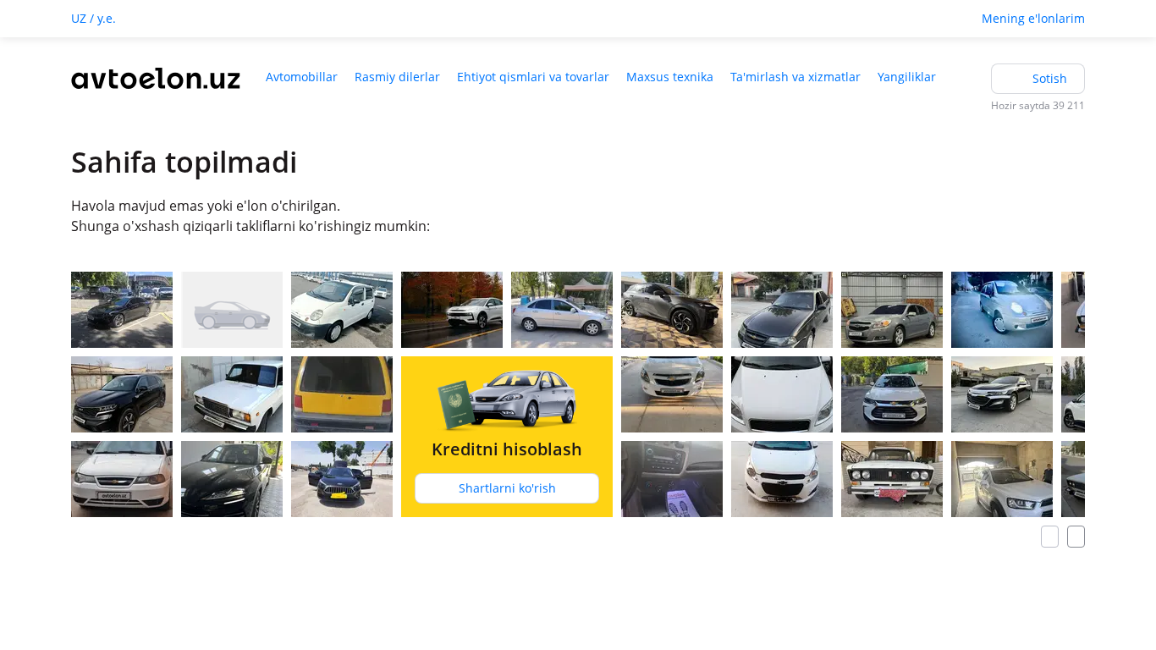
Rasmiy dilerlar (397, 77)
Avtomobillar (302, 77)
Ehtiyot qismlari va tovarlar (533, 77)
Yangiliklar (907, 77)
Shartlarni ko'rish (507, 488)
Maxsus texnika (669, 77)
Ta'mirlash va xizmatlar (795, 77)
